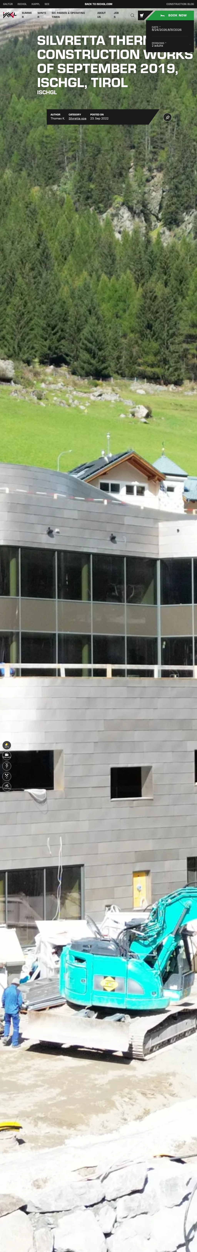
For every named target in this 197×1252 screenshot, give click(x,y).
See (47, 4)
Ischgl (22, 4)
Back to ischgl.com (98, 4)
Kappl (36, 4)
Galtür (8, 4)
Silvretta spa (77, 118)
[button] (132, 15)
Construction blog (180, 4)
